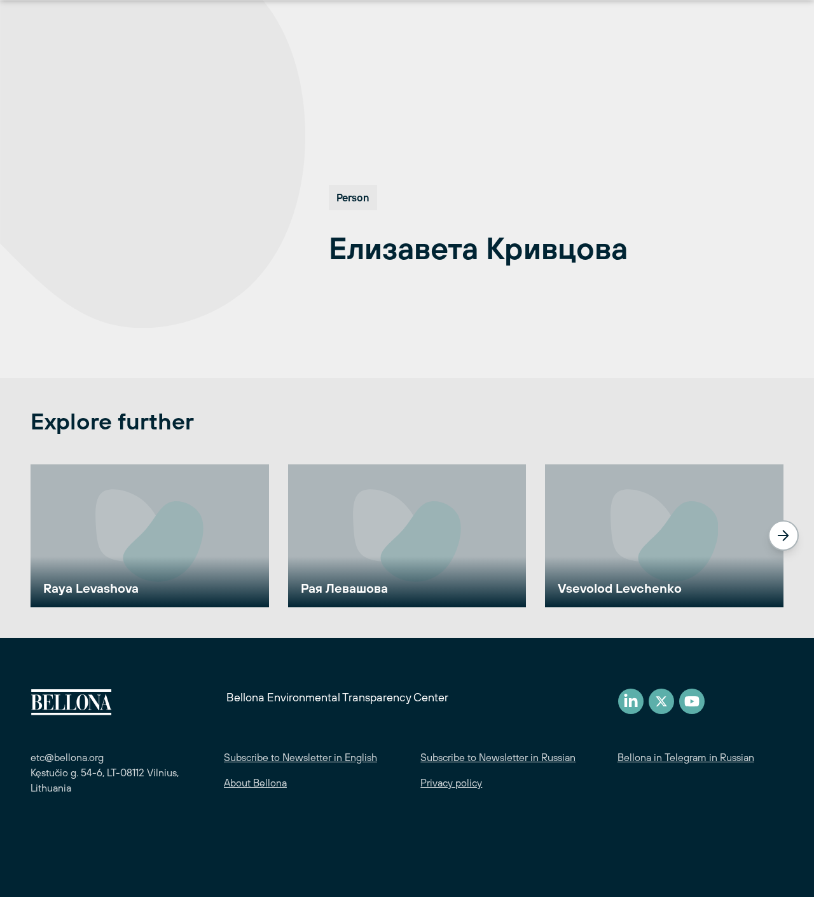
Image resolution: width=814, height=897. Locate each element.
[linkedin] (631, 701)
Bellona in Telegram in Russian (685, 757)
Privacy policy (451, 782)
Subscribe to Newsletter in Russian (498, 757)
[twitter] (661, 701)
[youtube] (692, 701)
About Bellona (255, 782)
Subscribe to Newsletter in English (300, 757)
